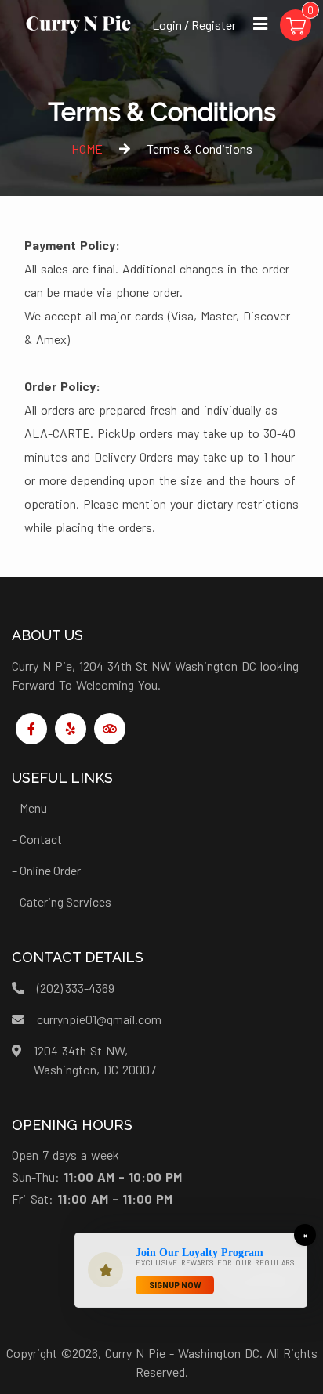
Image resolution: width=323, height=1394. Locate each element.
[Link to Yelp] (70, 728)
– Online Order (46, 870)
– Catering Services (61, 901)
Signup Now (175, 1285)
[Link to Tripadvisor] (109, 728)
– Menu (29, 807)
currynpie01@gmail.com (99, 1019)
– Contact (37, 838)
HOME (87, 148)
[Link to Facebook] (31, 728)
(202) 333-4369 (75, 987)
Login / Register (194, 24)
